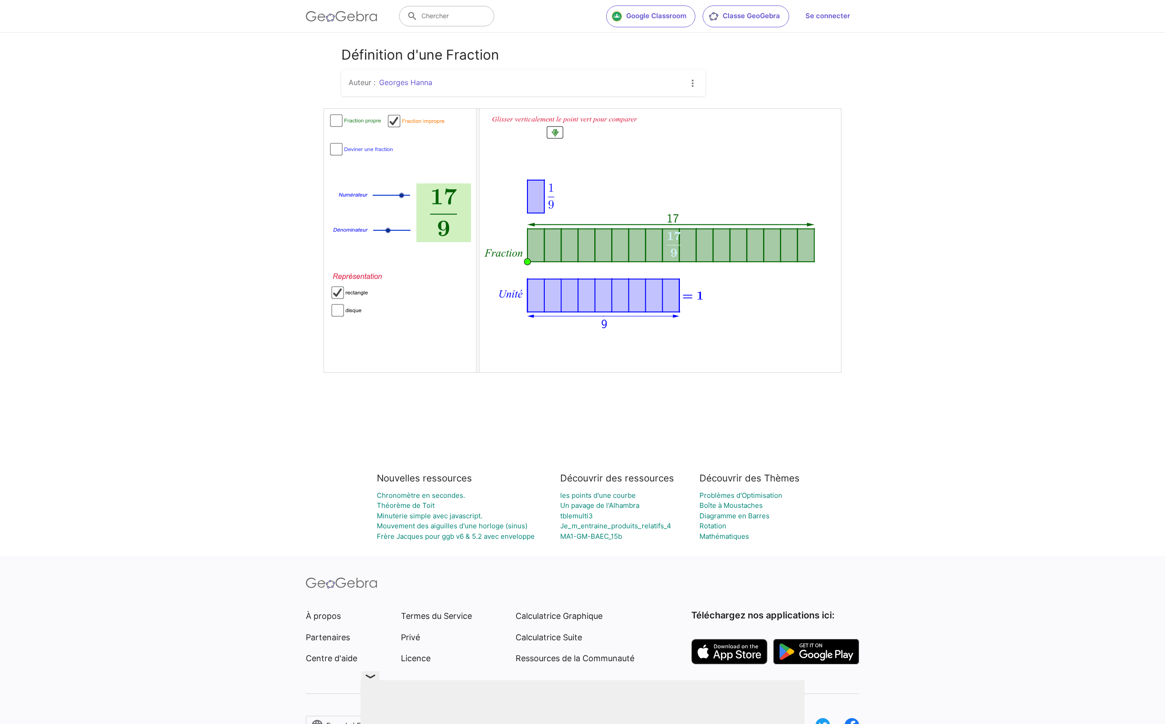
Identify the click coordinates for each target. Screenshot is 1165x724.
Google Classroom (656, 15)
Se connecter (827, 15)
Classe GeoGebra (751, 15)
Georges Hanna (405, 82)
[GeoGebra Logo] (341, 16)
